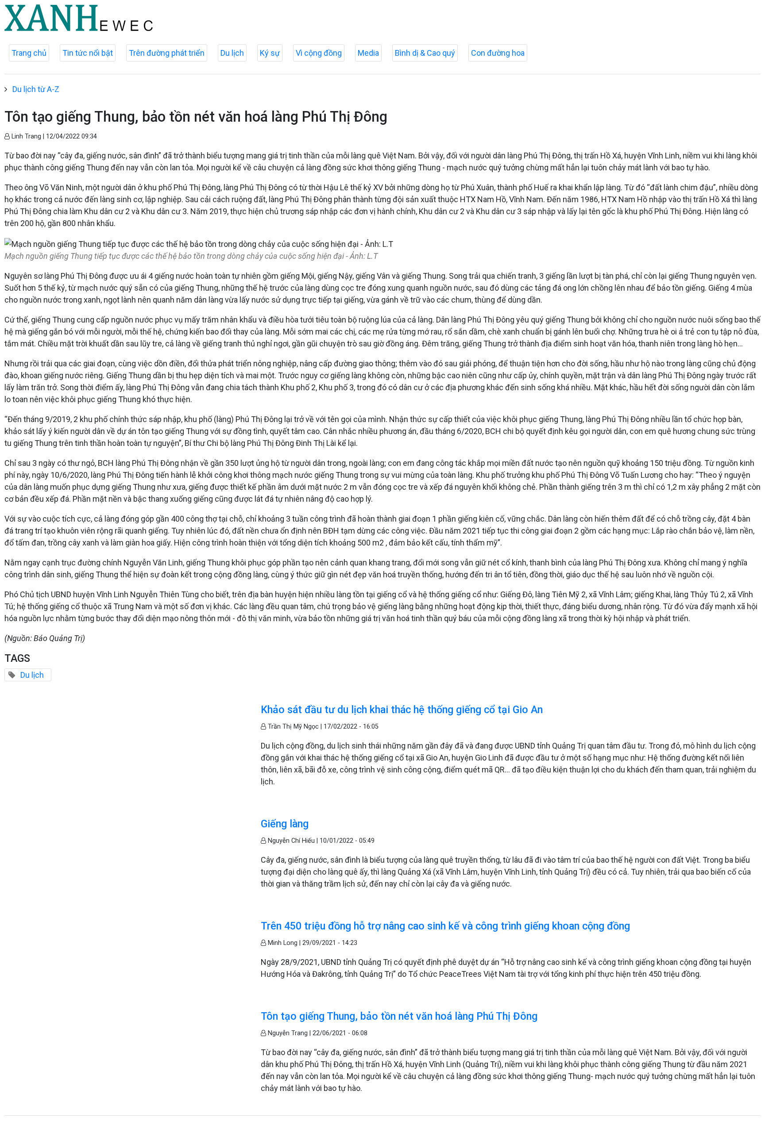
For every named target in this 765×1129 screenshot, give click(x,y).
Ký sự (270, 53)
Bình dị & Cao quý (425, 53)
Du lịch (232, 53)
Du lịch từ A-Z (35, 89)
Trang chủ (29, 53)
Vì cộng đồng (319, 53)
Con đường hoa (498, 53)
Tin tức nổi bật (87, 53)
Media (368, 53)
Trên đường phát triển (167, 53)
